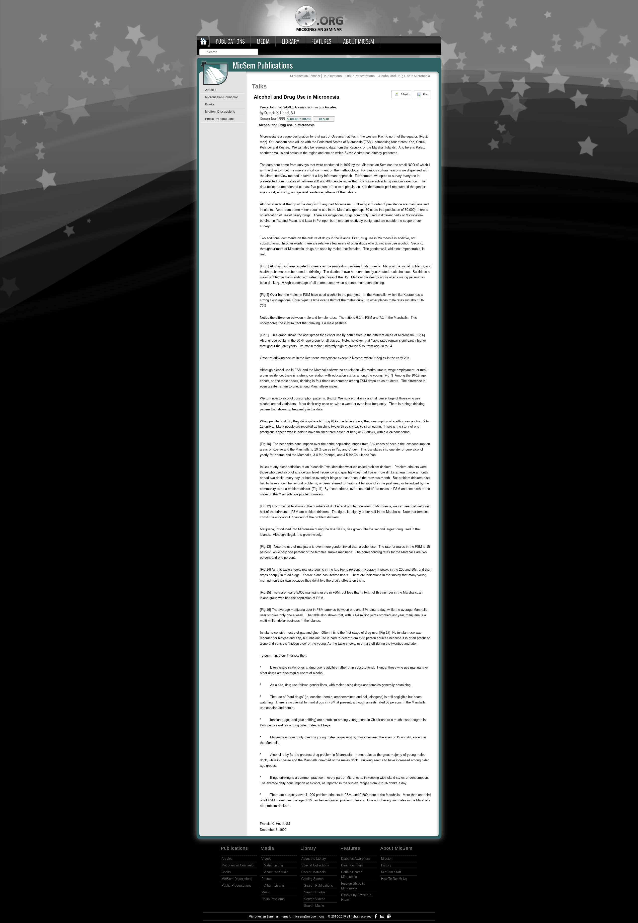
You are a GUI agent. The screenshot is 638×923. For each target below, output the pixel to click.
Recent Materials (313, 872)
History (386, 865)
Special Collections (315, 865)
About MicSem (396, 848)
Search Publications (318, 885)
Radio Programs (273, 899)
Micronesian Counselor (221, 97)
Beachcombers (352, 865)
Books (209, 104)
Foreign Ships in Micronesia (353, 886)
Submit (254, 52)
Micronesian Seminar (263, 916)
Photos (266, 879)
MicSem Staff (391, 872)
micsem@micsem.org (308, 916)
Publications (230, 41)
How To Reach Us (394, 879)
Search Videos (314, 899)
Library (290, 41)
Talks (259, 86)
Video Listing (273, 865)
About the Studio (276, 872)
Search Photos (314, 892)
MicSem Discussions (220, 111)
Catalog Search (312, 879)
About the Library (313, 858)
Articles (210, 90)
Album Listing (274, 885)
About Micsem (358, 41)
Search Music (314, 906)
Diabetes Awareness (356, 858)
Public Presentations (220, 119)
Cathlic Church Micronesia (351, 874)
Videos (266, 858)
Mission (386, 858)
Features (321, 41)
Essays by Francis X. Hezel (357, 897)
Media (263, 41)
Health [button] (324, 119)
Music (265, 892)
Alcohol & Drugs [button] (299, 119)
